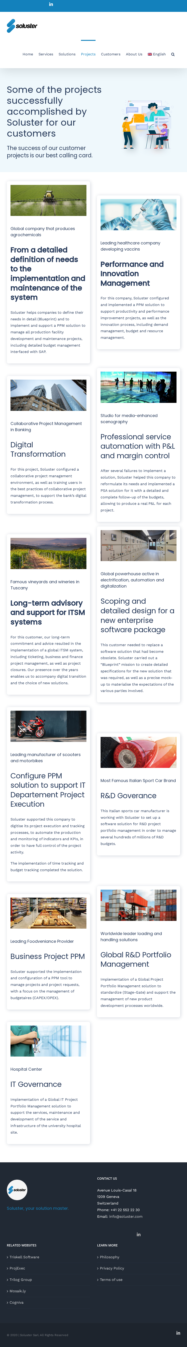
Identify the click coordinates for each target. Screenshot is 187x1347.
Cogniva (16, 1302)
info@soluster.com (126, 1216)
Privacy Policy (112, 1268)
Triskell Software (24, 1257)
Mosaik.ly (18, 1291)
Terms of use (111, 1279)
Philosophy (109, 1257)
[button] (173, 54)
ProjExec (17, 1268)
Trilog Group (21, 1279)
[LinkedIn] (138, 1234)
